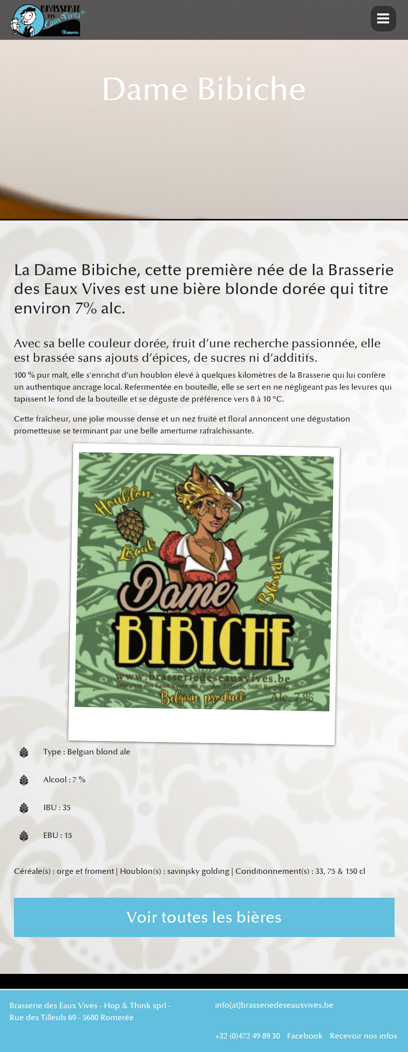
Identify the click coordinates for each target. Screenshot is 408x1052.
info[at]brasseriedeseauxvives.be (274, 1005)
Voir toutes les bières (204, 917)
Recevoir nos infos (363, 1036)
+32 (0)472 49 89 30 (247, 1036)
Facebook (305, 1036)
